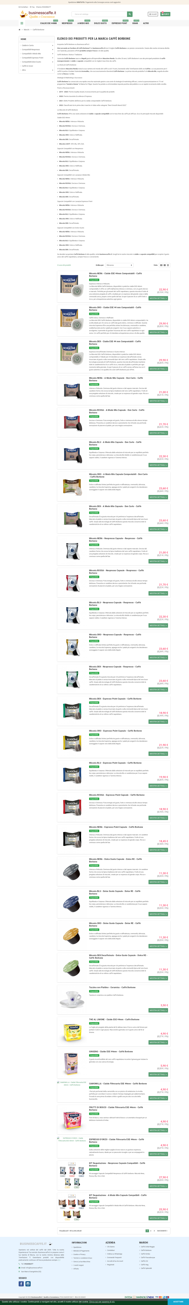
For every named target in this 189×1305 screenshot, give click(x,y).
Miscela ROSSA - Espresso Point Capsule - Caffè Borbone (117, 795)
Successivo (162, 1231)
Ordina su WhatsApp (114, 1254)
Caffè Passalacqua (148, 1257)
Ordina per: (100, 265)
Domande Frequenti (114, 1257)
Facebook (21, 1283)
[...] (59, 1260)
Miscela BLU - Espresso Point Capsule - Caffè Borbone (115, 763)
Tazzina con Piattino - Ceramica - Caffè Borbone (112, 987)
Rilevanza (110, 265)
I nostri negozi (78, 1265)
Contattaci (24, 7)
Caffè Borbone (146, 1250)
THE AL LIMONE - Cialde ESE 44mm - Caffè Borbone (114, 1019)
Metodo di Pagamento (81, 1251)
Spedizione (77, 1247)
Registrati (110, 1265)
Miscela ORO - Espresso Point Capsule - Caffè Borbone (115, 731)
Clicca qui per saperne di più (102, 1302)
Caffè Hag (144, 1265)
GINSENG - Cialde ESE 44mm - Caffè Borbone (111, 1051)
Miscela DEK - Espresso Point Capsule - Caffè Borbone (115, 699)
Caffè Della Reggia (148, 1247)
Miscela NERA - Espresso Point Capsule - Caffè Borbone (116, 827)
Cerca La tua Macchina (81, 1262)
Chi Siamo (111, 1247)
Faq (32, 7)
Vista (155, 265)
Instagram (28, 1283)
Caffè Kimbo (145, 1254)
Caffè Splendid (146, 1268)
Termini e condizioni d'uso (82, 1258)
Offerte (76, 1269)
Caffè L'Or (144, 1261)
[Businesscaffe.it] (37, 14)
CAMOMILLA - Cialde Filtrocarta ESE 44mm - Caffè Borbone (118, 1083)
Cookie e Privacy (79, 1254)
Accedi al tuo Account (115, 1261)
